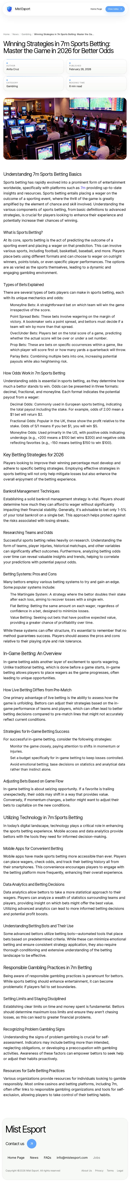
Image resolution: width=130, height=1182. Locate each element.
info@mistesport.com (72, 1157)
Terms (110, 1170)
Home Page (16, 1157)
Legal (120, 1170)
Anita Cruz (12, 69)
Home (6, 34)
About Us (86, 1170)
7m (83, 188)
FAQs (47, 1157)
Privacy (99, 1170)
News (16, 34)
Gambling (26, 34)
